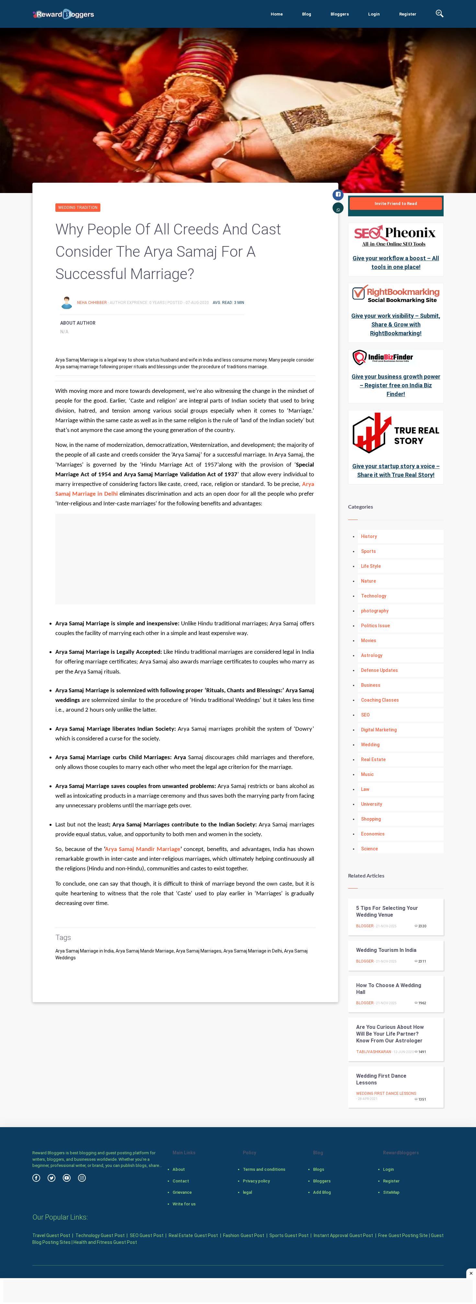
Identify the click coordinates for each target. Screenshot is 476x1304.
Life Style (371, 566)
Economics (373, 833)
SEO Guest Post (147, 1235)
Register (407, 14)
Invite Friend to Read (396, 203)
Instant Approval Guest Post (343, 1235)
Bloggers (340, 14)
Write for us (184, 1204)
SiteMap (391, 1192)
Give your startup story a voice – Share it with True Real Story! (396, 470)
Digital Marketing (379, 729)
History (369, 536)
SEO (365, 714)
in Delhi (107, 494)
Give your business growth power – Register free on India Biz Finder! (396, 385)
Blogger (365, 926)
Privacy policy (256, 1181)
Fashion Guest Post (243, 1235)
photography (375, 610)
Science (369, 848)
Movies (368, 640)
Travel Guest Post (51, 1235)
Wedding (370, 744)
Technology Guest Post (100, 1235)
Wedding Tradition (77, 207)
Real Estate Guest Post (193, 1235)
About (179, 1169)
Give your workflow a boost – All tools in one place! (396, 262)
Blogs (318, 1169)
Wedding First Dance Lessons (381, 1079)
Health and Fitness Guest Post (105, 1242)
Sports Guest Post (289, 1235)
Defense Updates (379, 670)
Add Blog (322, 1192)
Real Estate (373, 759)
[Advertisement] (185, 559)
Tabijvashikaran (373, 1052)
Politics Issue (375, 625)
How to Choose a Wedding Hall (388, 988)
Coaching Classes (380, 700)
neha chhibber (92, 302)
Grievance (182, 1192)
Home (277, 14)
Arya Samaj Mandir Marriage (142, 849)
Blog (306, 14)
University (371, 804)
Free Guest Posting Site (403, 1235)
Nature (368, 581)
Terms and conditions (264, 1169)
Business (370, 685)
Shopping (371, 819)
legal (247, 1192)
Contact (181, 1181)
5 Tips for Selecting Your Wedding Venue (387, 911)
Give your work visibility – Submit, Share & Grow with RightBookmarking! (395, 324)
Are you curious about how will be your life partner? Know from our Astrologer (390, 1034)
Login (374, 14)
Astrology (371, 655)
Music (367, 774)
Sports (368, 551)
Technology (373, 595)
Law (365, 789)
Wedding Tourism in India (386, 950)
